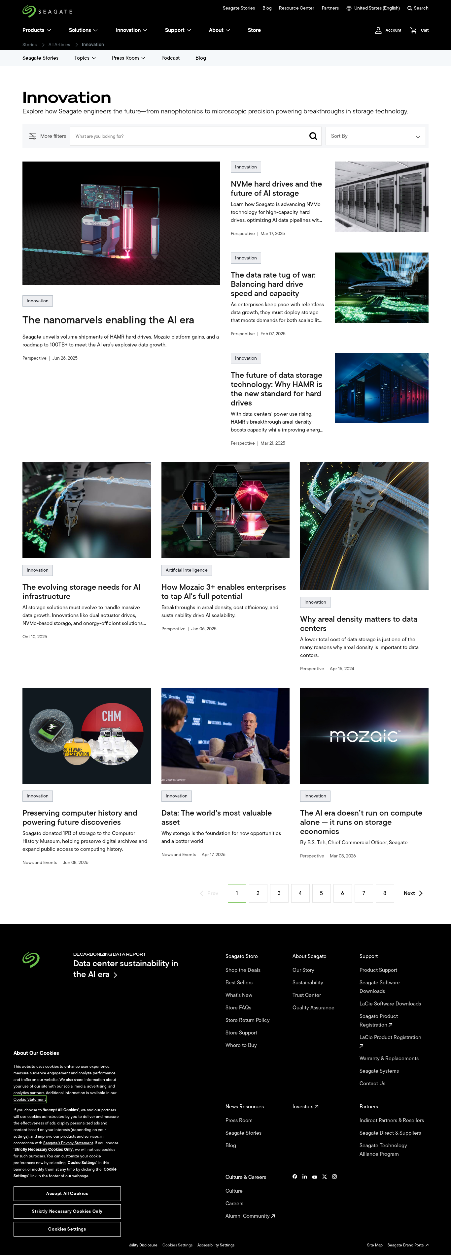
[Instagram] (334, 1196)
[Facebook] (295, 1196)
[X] (324, 1196)
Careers (235, 1203)
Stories (29, 44)
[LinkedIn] (304, 1196)
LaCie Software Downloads (391, 1004)
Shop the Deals (244, 970)
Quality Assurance (314, 1007)
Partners (330, 8)
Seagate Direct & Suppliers (391, 1133)
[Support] (189, 30)
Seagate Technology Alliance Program (383, 1149)
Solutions (80, 30)
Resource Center (296, 8)
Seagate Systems (380, 1071)
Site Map (375, 1245)
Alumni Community (248, 1216)
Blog (267, 8)
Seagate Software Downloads (380, 987)
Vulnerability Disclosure (136, 1245)
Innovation (128, 30)
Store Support (242, 1033)
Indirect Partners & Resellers (392, 1120)
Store (254, 30)
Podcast (170, 58)
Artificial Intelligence (187, 570)
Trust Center (307, 995)
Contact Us (373, 1083)
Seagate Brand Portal (407, 1245)
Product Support (379, 970)
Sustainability (309, 982)
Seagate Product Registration (379, 1020)
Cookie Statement (30, 1099)
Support (175, 30)
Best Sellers (240, 982)
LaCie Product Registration (391, 1037)
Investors (304, 1106)
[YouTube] (314, 1196)
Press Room (125, 58)
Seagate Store (242, 956)
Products (33, 30)
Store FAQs (239, 1007)
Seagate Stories (239, 8)
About (216, 30)
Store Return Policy (248, 1020)
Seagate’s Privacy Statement (68, 1143)
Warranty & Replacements (390, 1058)
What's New (240, 995)
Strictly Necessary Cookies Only (67, 1211)
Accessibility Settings (215, 1245)
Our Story (304, 970)
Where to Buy (242, 1045)
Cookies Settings (177, 1245)
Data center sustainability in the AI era (125, 968)
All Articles (59, 44)
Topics (81, 58)
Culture (235, 1191)
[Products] (49, 30)
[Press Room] (143, 58)
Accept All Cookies (67, 1193)
